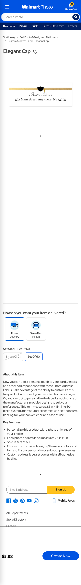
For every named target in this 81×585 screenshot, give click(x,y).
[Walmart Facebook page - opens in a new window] (8, 500)
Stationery (9, 37)
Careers (11, 526)
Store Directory (16, 519)
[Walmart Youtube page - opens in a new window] (29, 500)
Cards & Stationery (53, 26)
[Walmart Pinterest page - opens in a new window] (22, 500)
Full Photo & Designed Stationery (39, 37)
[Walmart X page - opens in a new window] (15, 500)
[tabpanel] (40, 94)
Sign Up (61, 489)
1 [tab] (40, 135)
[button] (35, 51)
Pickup (23, 26)
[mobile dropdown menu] (7, 7)
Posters (72, 26)
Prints (35, 26)
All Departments (17, 513)
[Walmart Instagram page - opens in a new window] (36, 500)
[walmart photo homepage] (37, 7)
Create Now (60, 556)
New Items (9, 26)
